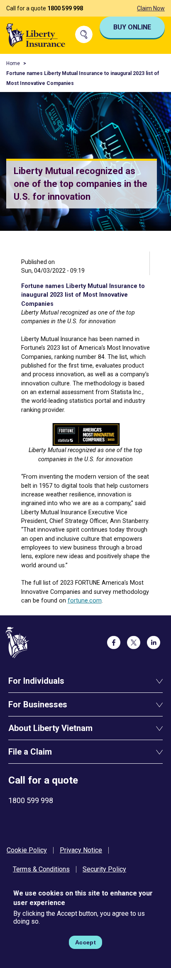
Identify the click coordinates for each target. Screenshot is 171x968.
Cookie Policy (27, 850)
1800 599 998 (65, 8)
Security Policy (104, 869)
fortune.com (85, 600)
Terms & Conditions (41, 869)
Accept (85, 942)
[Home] (36, 35)
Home (13, 63)
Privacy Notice (81, 850)
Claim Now (151, 8)
